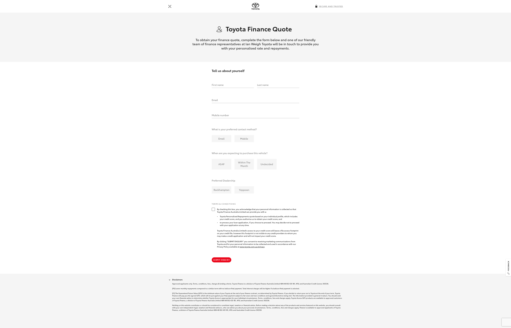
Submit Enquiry (221, 260)
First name (218, 84)
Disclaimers (177, 279)
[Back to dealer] (169, 6)
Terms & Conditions (224, 204)
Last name (263, 84)
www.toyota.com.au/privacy (252, 246)
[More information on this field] (316, 6)
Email (215, 100)
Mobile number (220, 115)
